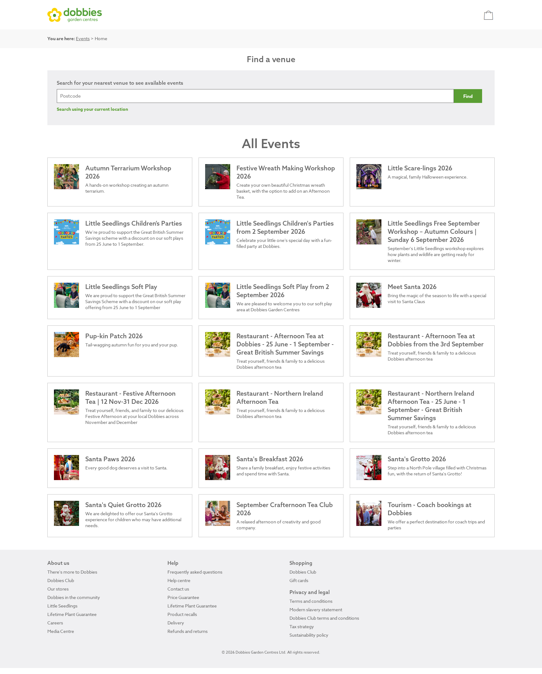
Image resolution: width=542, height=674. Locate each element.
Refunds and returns (187, 631)
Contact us (178, 589)
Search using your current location (92, 109)
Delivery (175, 623)
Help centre (178, 580)
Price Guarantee (183, 597)
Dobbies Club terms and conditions (324, 618)
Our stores (58, 589)
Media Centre (60, 631)
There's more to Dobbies (72, 572)
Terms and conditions (311, 601)
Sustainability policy (309, 635)
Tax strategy (302, 626)
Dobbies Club (60, 580)
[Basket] (489, 15)
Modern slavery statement (316, 609)
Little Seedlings (62, 606)
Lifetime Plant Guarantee (72, 614)
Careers (55, 623)
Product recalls (182, 614)
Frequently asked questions (194, 572)
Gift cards (299, 580)
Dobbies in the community (73, 597)
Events (83, 38)
